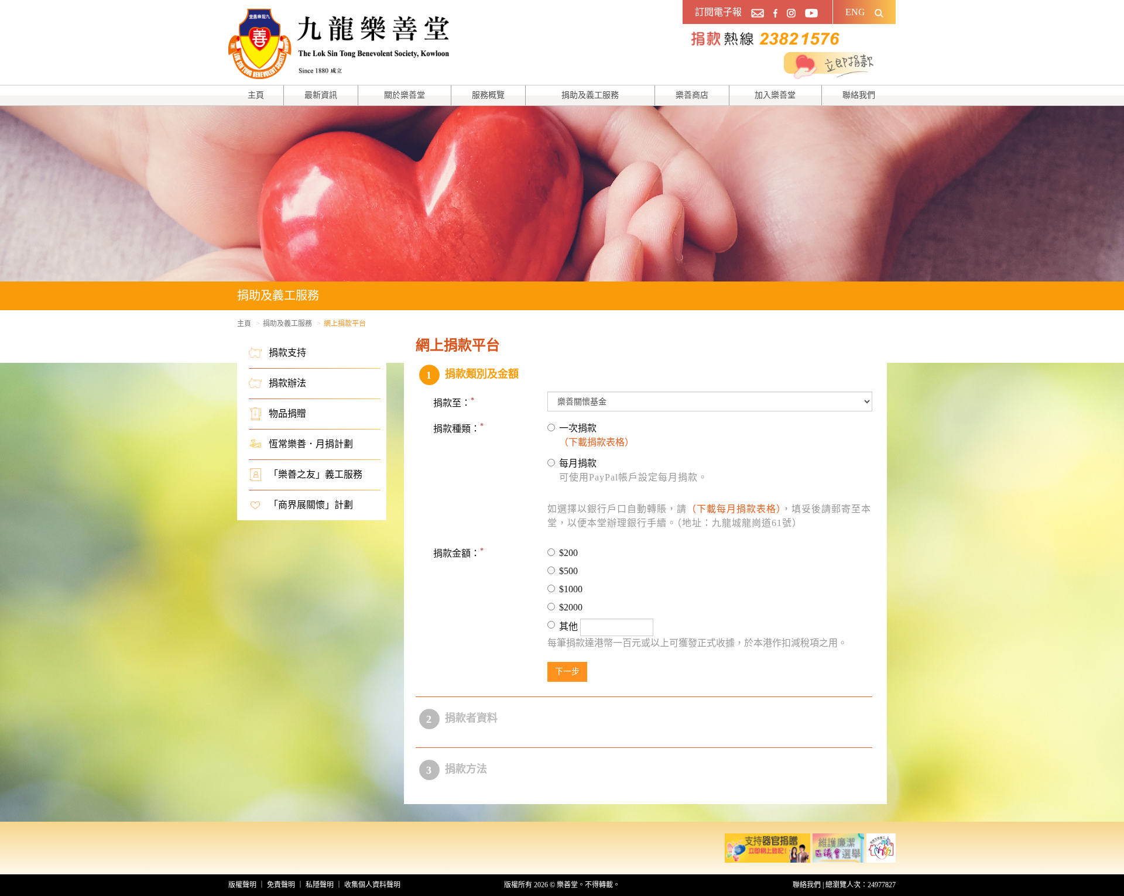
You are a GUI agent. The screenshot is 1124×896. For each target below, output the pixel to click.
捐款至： (452, 403)
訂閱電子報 (718, 12)
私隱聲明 (320, 885)
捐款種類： (456, 429)
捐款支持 (287, 353)
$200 (568, 553)
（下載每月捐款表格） (734, 509)
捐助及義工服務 (590, 95)
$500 (568, 571)
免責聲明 (281, 885)
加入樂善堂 (775, 95)
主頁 (256, 95)
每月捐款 (633, 470)
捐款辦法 (287, 383)
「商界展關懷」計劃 (311, 505)
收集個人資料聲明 (372, 885)
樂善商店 (692, 95)
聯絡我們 (858, 95)
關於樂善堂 (404, 95)
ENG (855, 12)
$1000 (570, 589)
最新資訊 (320, 95)
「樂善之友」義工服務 (315, 474)
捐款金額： (456, 553)
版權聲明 (242, 885)
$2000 (570, 607)
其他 (569, 626)
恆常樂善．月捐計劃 (311, 444)
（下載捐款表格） (596, 442)
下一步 (567, 671)
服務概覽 (488, 95)
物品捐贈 (287, 413)
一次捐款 (596, 435)
